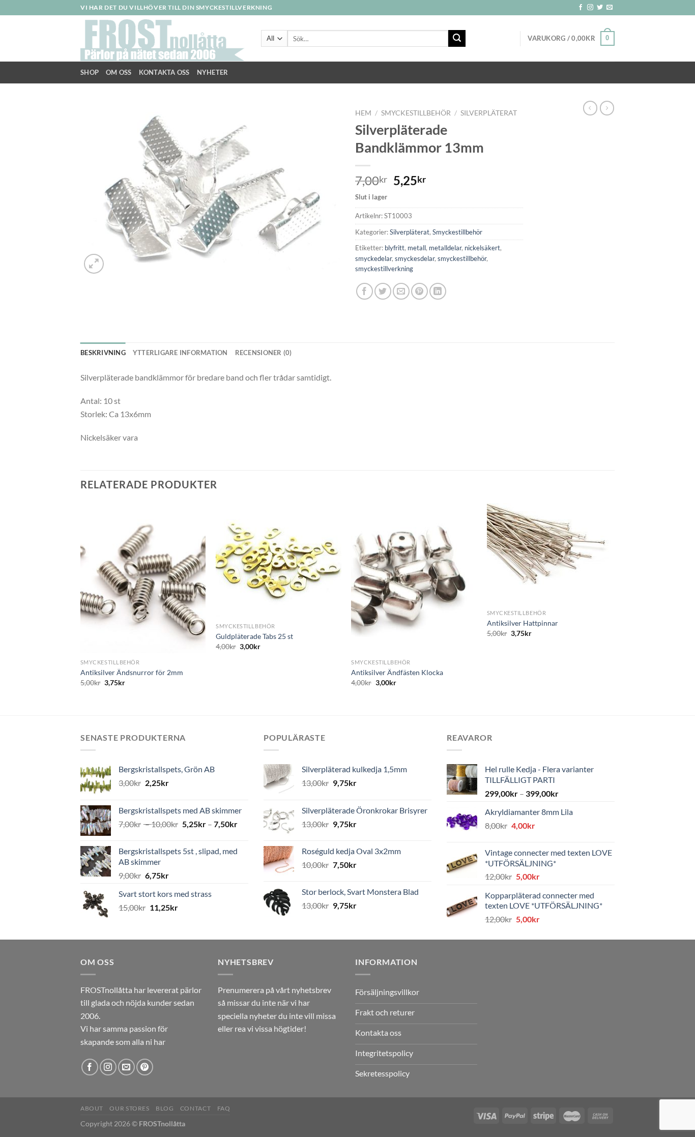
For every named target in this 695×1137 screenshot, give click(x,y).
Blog (164, 1108)
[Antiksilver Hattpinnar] (550, 553)
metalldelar (445, 248)
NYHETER (212, 72)
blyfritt (394, 248)
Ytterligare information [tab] (180, 352)
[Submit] (457, 38)
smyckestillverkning (384, 269)
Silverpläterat (488, 113)
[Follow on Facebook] (580, 7)
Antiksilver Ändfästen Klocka (397, 672)
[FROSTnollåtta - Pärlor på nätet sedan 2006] (163, 39)
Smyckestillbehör (416, 113)
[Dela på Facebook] (364, 291)
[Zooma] (94, 264)
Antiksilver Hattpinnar (522, 623)
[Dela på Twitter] (382, 291)
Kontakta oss (164, 72)
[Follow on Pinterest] (144, 1067)
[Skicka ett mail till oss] (609, 7)
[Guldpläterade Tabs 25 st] (278, 560)
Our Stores (129, 1108)
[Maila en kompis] (401, 291)
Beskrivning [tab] (103, 352)
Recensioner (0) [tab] (263, 352)
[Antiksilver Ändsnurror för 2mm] (143, 578)
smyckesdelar (415, 258)
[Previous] (81, 608)
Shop (89, 72)
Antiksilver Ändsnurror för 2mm (131, 672)
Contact (195, 1108)
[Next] (611, 608)
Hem (363, 113)
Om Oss (119, 72)
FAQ (223, 1108)
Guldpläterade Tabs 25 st (254, 636)
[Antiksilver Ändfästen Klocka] (414, 578)
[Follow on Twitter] (600, 7)
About (91, 1108)
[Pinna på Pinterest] (419, 291)
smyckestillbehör (462, 258)
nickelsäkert (482, 248)
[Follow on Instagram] (590, 7)
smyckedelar (373, 258)
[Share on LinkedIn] (437, 291)
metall (417, 248)
